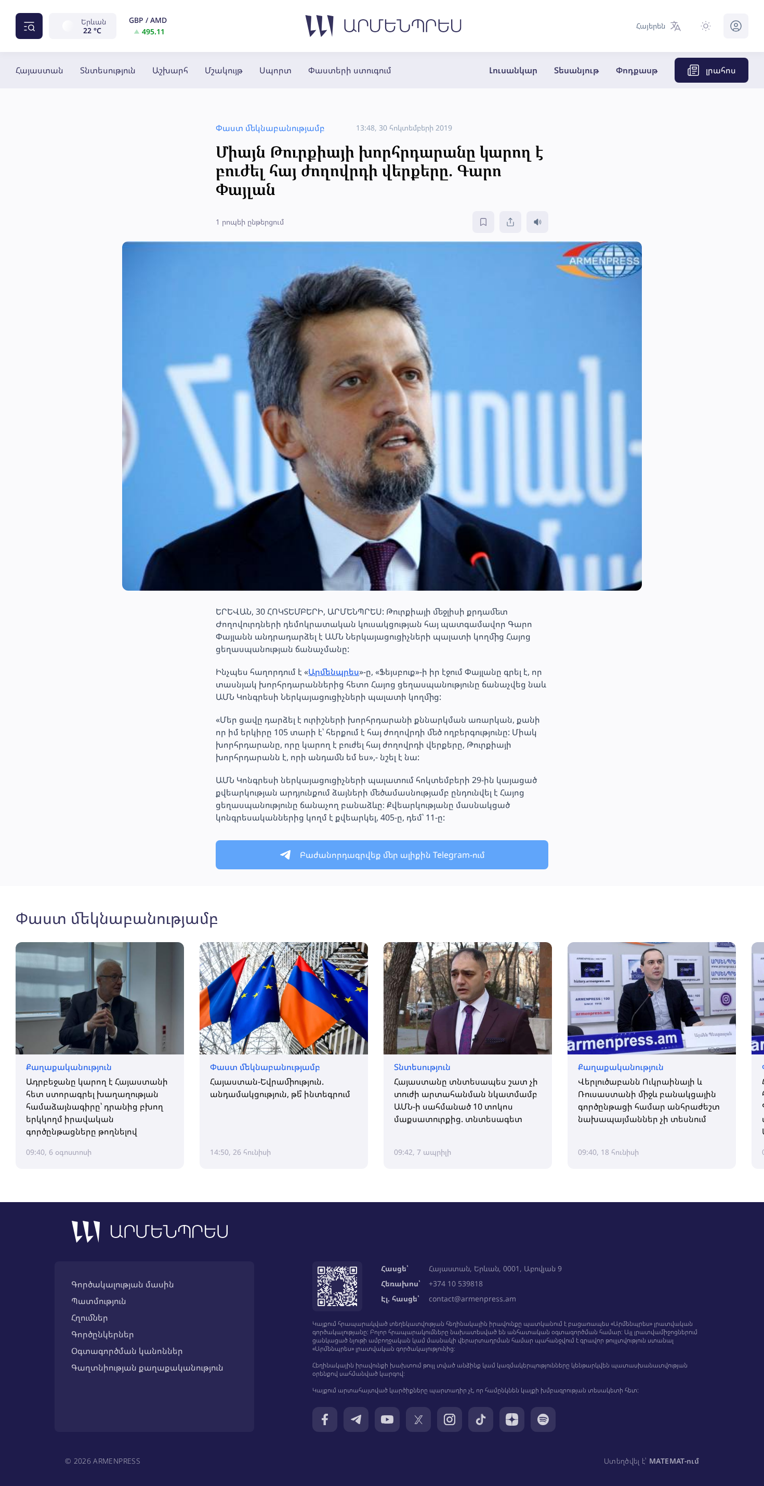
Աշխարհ (170, 70)
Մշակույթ (224, 70)
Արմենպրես (333, 671)
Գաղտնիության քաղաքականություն (147, 1367)
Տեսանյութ (576, 70)
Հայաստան (39, 70)
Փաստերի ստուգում (349, 70)
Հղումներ (89, 1317)
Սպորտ (275, 70)
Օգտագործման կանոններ (127, 1351)
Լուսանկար (513, 70)
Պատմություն (98, 1301)
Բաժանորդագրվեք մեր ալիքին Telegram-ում (392, 855)
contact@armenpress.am (472, 1298)
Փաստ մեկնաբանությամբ (117, 918)
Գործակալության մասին (122, 1284)
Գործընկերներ (102, 1334)
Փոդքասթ (637, 70)
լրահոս (721, 70)
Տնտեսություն (108, 70)
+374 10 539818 (456, 1283)
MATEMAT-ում (674, 1461)
